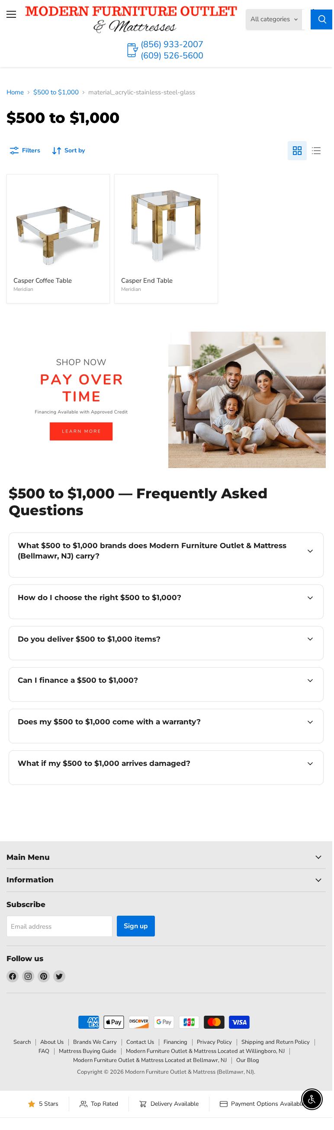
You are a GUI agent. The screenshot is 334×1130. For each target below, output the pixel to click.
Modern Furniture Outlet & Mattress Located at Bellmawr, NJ (150, 1060)
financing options (83, 700)
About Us (52, 1042)
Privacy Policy (214, 1042)
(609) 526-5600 (172, 55)
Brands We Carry (95, 1042)
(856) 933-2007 (172, 44)
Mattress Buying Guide (87, 1051)
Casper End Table (147, 280)
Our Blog (247, 1060)
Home (15, 92)
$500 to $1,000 (56, 92)
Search (22, 1042)
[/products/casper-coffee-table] (58, 225)
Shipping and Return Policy (275, 1042)
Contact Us (140, 1042)
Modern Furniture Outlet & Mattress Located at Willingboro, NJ (205, 1051)
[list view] (316, 150)
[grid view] (297, 150)
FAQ (44, 1051)
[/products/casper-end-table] (165, 225)
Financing (175, 1042)
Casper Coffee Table (42, 280)
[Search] (322, 19)
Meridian (23, 289)
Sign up (136, 926)
